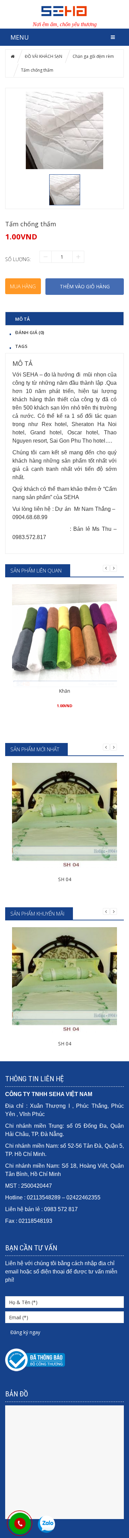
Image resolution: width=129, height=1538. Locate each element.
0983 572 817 (61, 1209)
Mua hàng (23, 286)
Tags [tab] (21, 346)
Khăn (64, 691)
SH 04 (64, 879)
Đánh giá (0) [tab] (29, 332)
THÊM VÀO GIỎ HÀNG (85, 286)
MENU (19, 37)
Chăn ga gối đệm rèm (93, 56)
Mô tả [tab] (22, 319)
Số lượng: (18, 259)
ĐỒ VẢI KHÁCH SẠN (43, 56)
